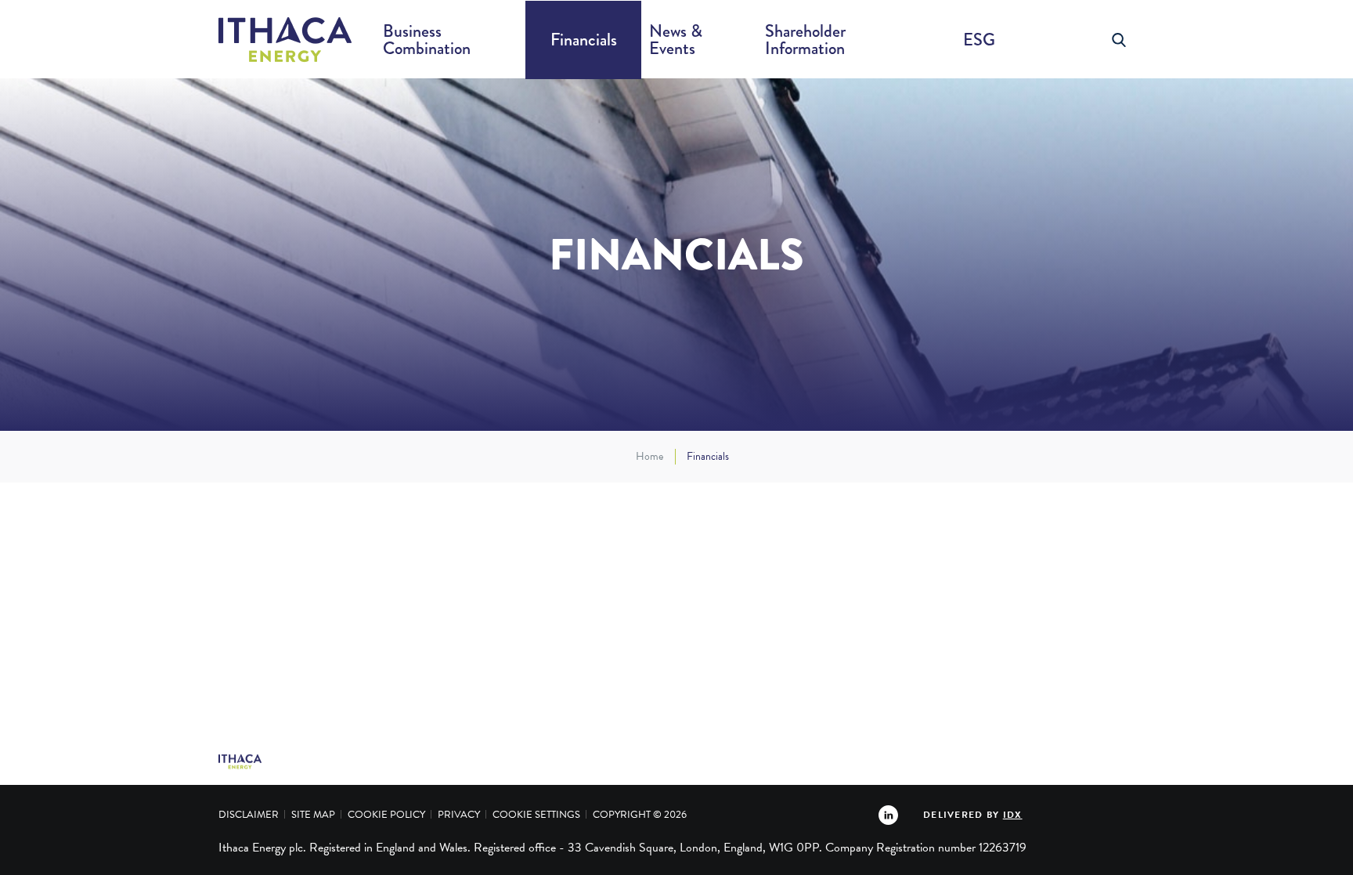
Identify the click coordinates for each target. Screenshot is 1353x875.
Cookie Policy (386, 815)
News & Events (675, 39)
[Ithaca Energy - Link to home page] (285, 40)
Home (649, 457)
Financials (583, 39)
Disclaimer (248, 815)
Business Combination (427, 39)
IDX (1013, 815)
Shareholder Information (805, 39)
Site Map (313, 815)
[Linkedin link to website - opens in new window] (888, 814)
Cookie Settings (536, 815)
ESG (979, 39)
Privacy (459, 815)
